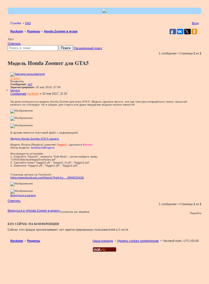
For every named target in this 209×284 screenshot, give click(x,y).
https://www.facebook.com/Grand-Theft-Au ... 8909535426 (47, 177)
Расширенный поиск (88, 48)
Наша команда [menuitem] (103, 240)
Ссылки (15, 23)
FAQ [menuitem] (28, 23)
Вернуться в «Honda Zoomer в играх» (34, 210)
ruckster (15, 78)
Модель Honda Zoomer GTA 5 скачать (34, 138)
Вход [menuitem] (195, 23)
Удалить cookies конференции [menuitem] (138, 240)
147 (29, 84)
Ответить (14, 43)
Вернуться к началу (23, 195)
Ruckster (16, 240)
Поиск (66, 48)
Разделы (33, 240)
